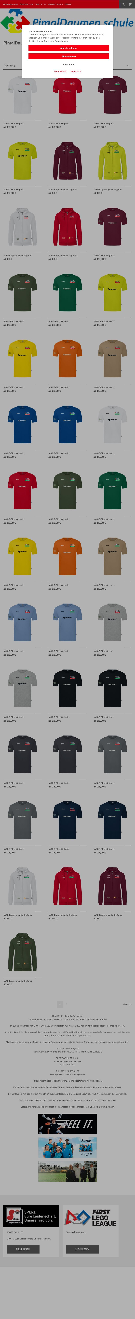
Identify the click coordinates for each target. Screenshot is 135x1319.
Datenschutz (60, 71)
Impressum (75, 71)
